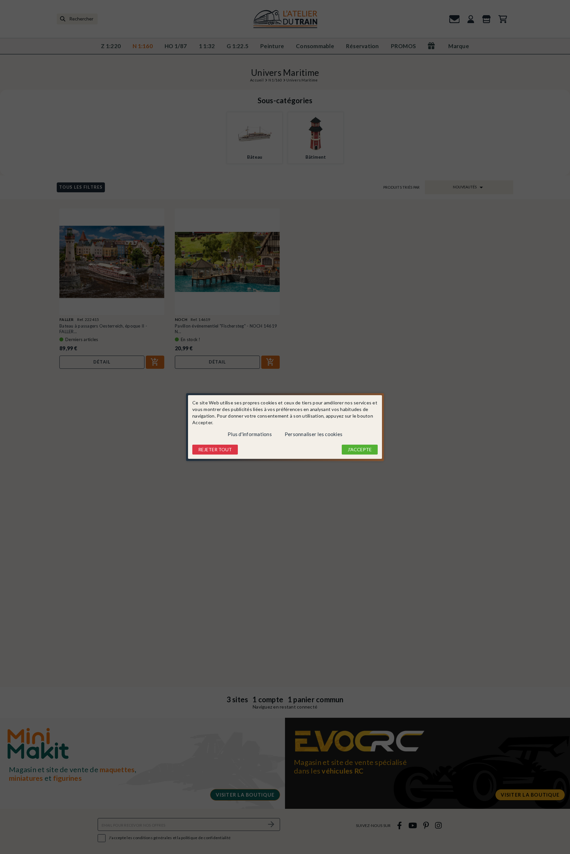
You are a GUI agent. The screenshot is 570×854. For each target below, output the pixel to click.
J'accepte (360, 449)
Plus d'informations (250, 434)
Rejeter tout (215, 449)
